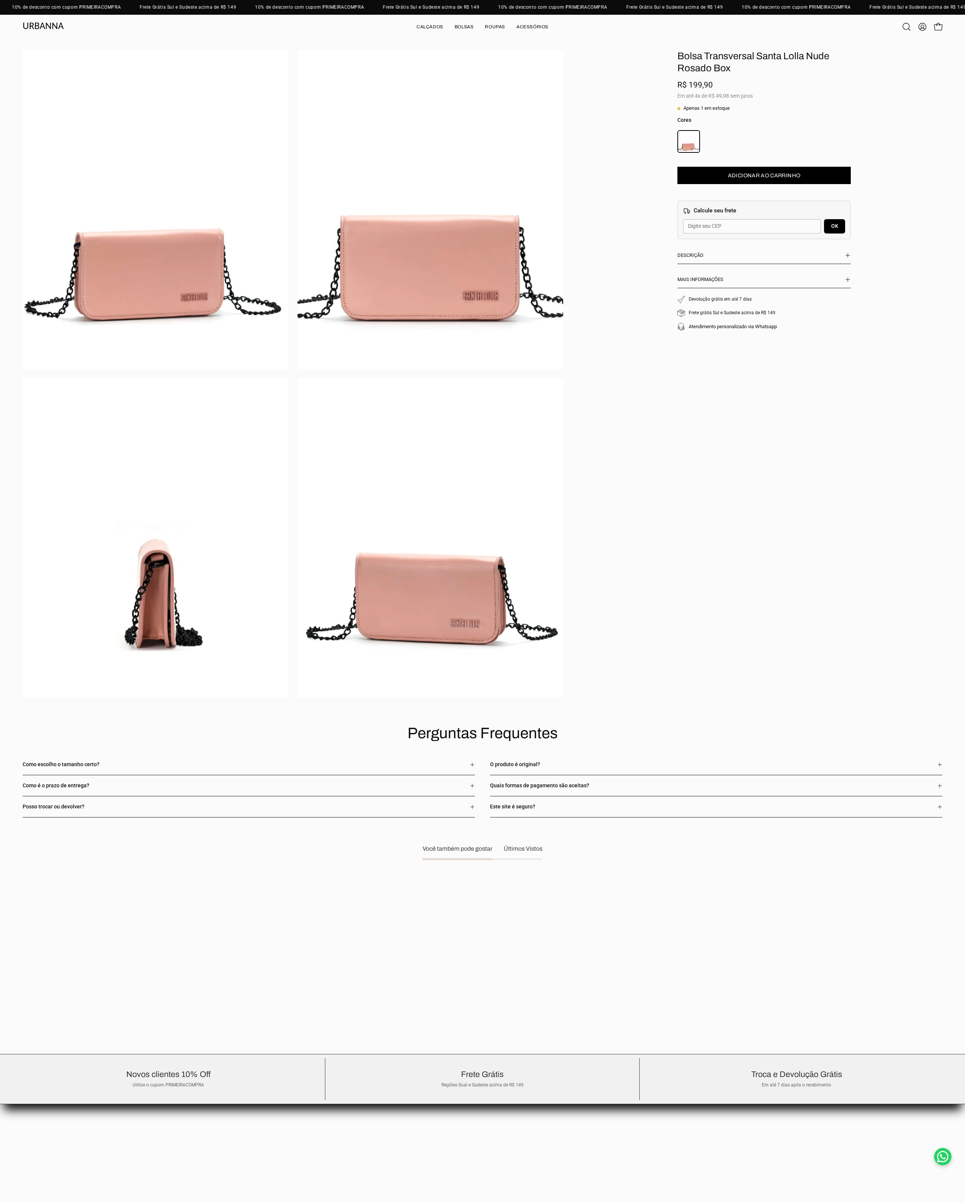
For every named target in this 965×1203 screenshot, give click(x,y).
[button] (430, 27)
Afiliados (33, 1152)
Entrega (32, 1118)
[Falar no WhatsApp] (942, 1156)
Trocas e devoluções (46, 1108)
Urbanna (43, 27)
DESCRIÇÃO (690, 255)
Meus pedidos (39, 1130)
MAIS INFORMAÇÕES (700, 279)
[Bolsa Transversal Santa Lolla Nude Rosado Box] (688, 142)
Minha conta (37, 1141)
